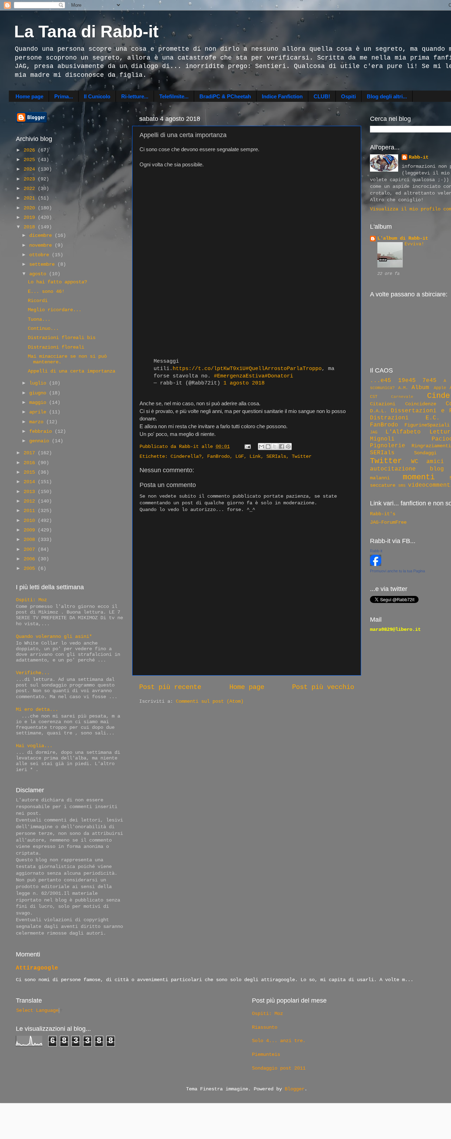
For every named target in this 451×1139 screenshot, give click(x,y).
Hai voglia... (34, 746)
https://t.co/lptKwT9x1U (209, 368)
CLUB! (322, 96)
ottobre (40, 255)
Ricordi (38, 300)
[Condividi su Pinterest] (288, 446)
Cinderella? (186, 456)
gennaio (40, 441)
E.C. (433, 418)
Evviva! (414, 244)
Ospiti (348, 96)
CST (373, 396)
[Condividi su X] (274, 446)
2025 (31, 159)
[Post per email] (248, 446)
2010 (31, 520)
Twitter (301, 456)
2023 (31, 179)
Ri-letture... (134, 96)
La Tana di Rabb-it (86, 31)
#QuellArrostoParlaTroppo (284, 368)
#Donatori (279, 376)
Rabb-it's (382, 514)
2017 (31, 453)
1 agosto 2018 (244, 383)
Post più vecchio (323, 687)
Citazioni (382, 404)
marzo (37, 422)
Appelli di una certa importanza (71, 371)
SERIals (276, 456)
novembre (42, 245)
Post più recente (170, 687)
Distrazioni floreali (56, 347)
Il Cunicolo (97, 96)
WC (414, 461)
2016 (31, 463)
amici (435, 461)
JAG (373, 432)
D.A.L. (378, 411)
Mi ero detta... (37, 709)
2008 (31, 539)
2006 (31, 559)
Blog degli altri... (387, 96)
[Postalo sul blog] (268, 446)
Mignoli (382, 439)
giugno (39, 393)
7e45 (429, 380)
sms (402, 485)
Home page (29, 96)
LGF (239, 456)
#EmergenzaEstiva (239, 376)
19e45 (407, 380)
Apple (440, 388)
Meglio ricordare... (54, 310)
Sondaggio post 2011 (278, 1068)
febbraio (42, 431)
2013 (31, 491)
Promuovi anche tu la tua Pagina (397, 571)
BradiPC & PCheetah (225, 96)
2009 (31, 530)
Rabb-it (418, 157)
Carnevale (402, 397)
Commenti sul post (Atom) (209, 701)
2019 (31, 217)
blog (437, 469)
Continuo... (43, 328)
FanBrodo (218, 456)
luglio (39, 383)
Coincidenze (420, 404)
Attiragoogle (37, 968)
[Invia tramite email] (261, 446)
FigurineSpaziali (427, 425)
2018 (31, 227)
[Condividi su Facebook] (281, 446)
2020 (31, 208)
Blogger (294, 1089)
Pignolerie (387, 446)
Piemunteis (266, 1054)
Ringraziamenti (431, 446)
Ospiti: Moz (31, 600)
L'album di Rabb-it (402, 238)
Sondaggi (425, 453)
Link (255, 456)
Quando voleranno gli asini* (54, 636)
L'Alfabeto (403, 432)
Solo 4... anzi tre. (278, 1040)
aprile (39, 412)
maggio (39, 402)
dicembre (42, 235)
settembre (43, 264)
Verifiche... (33, 673)
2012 (31, 501)
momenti (419, 477)
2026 (31, 150)
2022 (31, 188)
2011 (31, 510)
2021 (31, 198)
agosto (39, 274)
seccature (382, 485)
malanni (380, 478)
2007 (31, 549)
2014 (31, 482)
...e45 (380, 380)
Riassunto (264, 1027)
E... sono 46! (46, 291)
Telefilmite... (174, 96)
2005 (31, 568)
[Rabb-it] (375, 564)
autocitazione (393, 469)
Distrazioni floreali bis (61, 337)
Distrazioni (389, 418)
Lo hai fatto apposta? (57, 282)
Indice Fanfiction (282, 96)
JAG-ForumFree (388, 522)
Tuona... (39, 319)
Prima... (63, 96)
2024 (31, 169)
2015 (31, 472)
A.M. (403, 388)
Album (420, 387)
